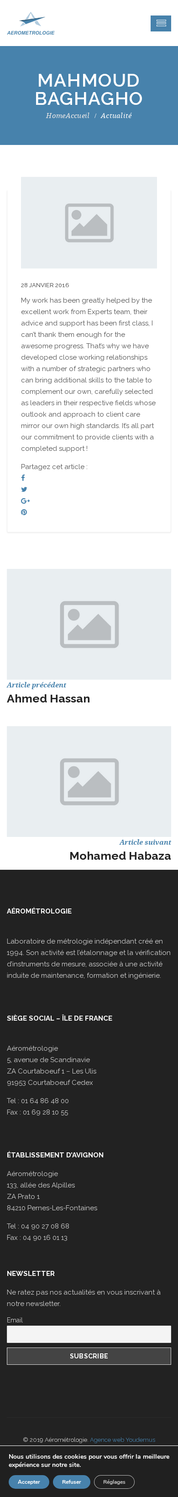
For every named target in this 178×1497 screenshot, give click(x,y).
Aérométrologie (39, 911)
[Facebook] (23, 478)
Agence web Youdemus (122, 1439)
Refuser (71, 1482)
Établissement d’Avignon (55, 1155)
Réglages (114, 1482)
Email (15, 1320)
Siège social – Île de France (59, 1018)
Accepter (29, 1482)
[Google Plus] (25, 501)
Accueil (77, 116)
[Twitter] (24, 489)
